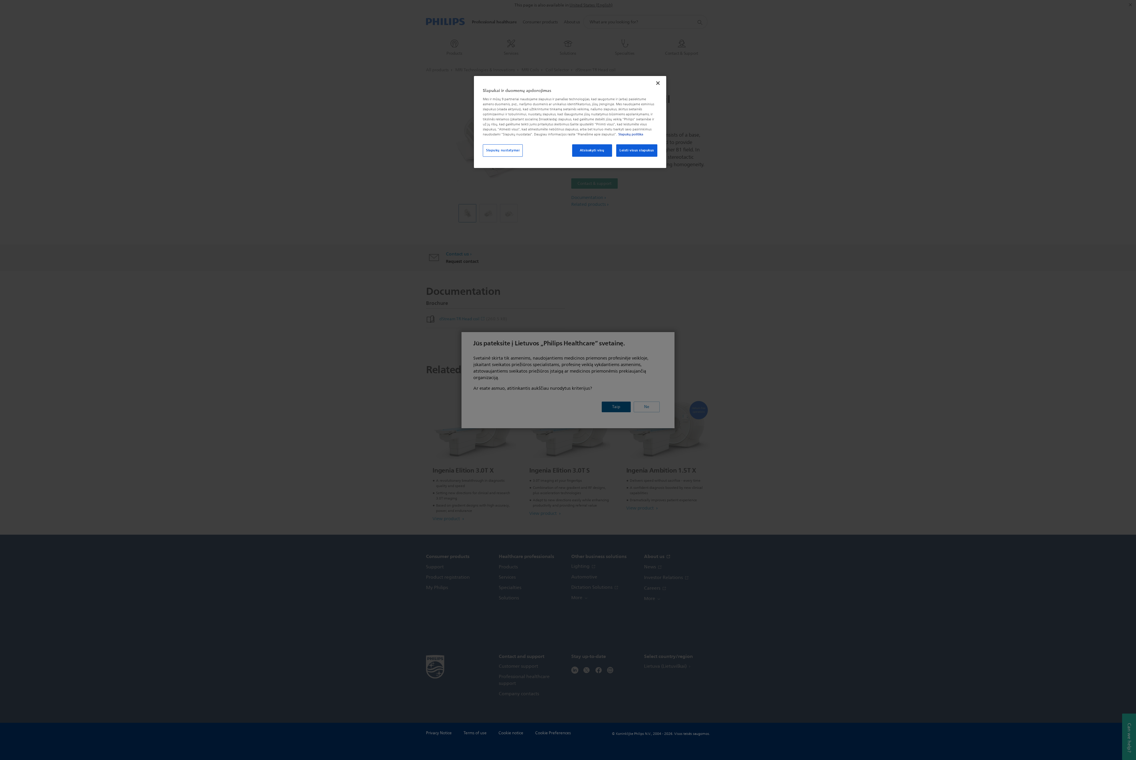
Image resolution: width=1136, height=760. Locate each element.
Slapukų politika (630, 134)
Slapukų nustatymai (502, 150)
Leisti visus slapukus (636, 150)
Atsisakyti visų (592, 150)
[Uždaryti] (657, 83)
